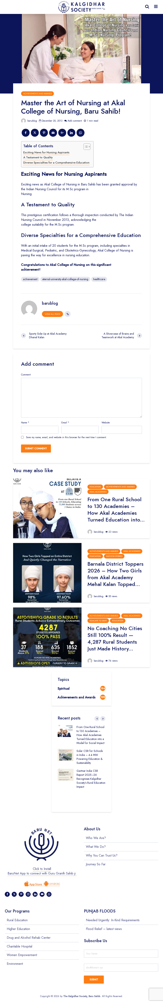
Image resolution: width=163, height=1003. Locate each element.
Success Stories (114, 556)
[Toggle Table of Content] (85, 146)
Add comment (75, 121)
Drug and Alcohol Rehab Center (28, 937)
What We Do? (96, 846)
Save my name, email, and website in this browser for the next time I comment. (66, 437)
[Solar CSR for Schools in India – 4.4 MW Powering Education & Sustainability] (66, 754)
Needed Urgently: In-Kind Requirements (113, 920)
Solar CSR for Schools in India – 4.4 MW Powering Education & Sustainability (90, 757)
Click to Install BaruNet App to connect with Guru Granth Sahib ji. (42, 871)
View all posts (52, 314)
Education (95, 486)
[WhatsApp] (49, 894)
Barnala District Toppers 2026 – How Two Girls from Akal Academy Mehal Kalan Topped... (115, 574)
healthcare (99, 279)
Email (65, 422)
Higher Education (18, 929)
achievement (30, 279)
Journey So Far (96, 864)
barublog (32, 121)
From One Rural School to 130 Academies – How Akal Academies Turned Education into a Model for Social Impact (90, 735)
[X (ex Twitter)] (14, 894)
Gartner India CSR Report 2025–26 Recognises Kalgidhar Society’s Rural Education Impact (91, 779)
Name (25, 422)
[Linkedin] (35, 894)
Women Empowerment (22, 955)
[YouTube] (42, 894)
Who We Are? (96, 838)
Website (106, 422)
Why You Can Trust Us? (101, 855)
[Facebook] (7, 894)
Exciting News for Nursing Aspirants (46, 152)
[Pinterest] (21, 894)
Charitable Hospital (19, 946)
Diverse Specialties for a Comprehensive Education (56, 163)
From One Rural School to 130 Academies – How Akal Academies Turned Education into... (116, 509)
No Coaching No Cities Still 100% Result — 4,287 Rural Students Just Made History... (114, 638)
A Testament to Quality (38, 157)
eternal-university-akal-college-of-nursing (65, 279)
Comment (26, 374)
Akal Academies (98, 491)
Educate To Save (98, 620)
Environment (15, 963)
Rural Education (17, 920)
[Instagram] (28, 894)
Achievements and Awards (37, 93)
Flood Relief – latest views (104, 929)
